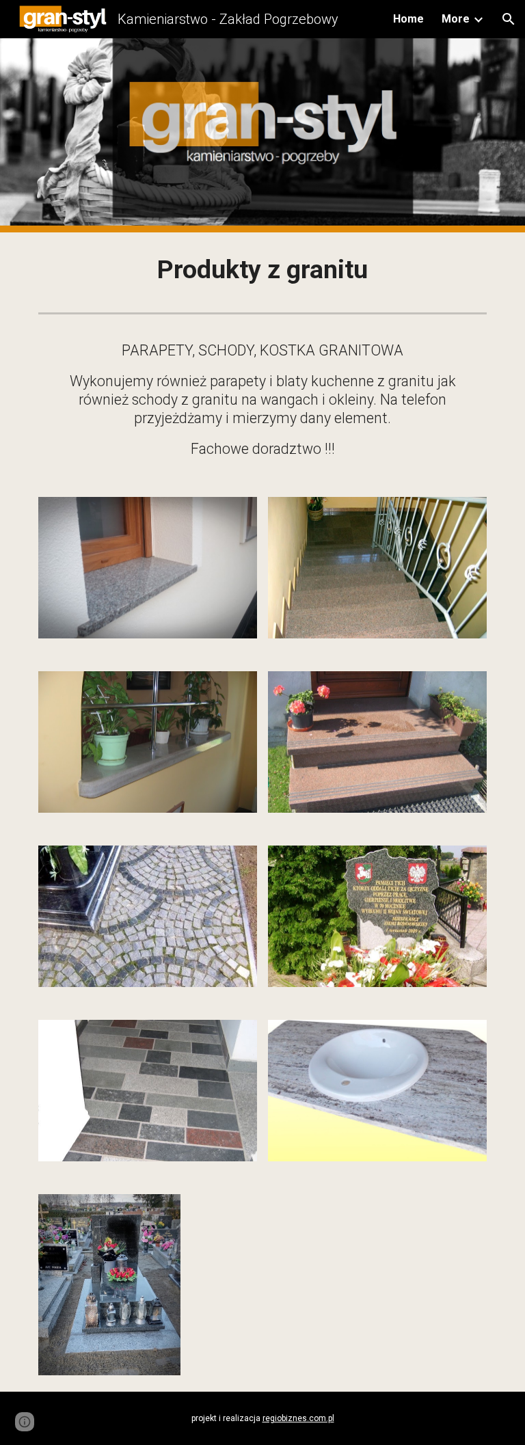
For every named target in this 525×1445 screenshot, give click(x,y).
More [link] (456, 18)
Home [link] (408, 18)
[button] (508, 19)
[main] (262, 270)
